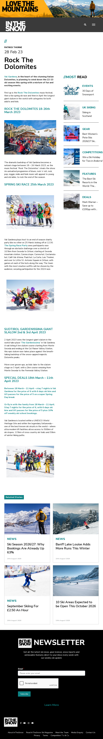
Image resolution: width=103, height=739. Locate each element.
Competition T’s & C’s (60, 735)
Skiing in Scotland (87, 114)
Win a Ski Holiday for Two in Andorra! (92, 159)
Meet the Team (62, 732)
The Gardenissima (30, 342)
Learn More (51, 705)
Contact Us (90, 732)
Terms (45, 735)
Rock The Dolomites (28, 92)
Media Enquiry (77, 732)
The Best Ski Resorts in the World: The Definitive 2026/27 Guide (89, 182)
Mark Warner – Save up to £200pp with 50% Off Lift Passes (90, 206)
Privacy (37, 735)
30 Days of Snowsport (88, 92)
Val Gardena (10, 76)
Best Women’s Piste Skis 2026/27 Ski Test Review (90, 137)
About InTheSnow (15, 732)
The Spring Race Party (15, 245)
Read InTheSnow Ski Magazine (39, 732)
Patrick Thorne (13, 47)
